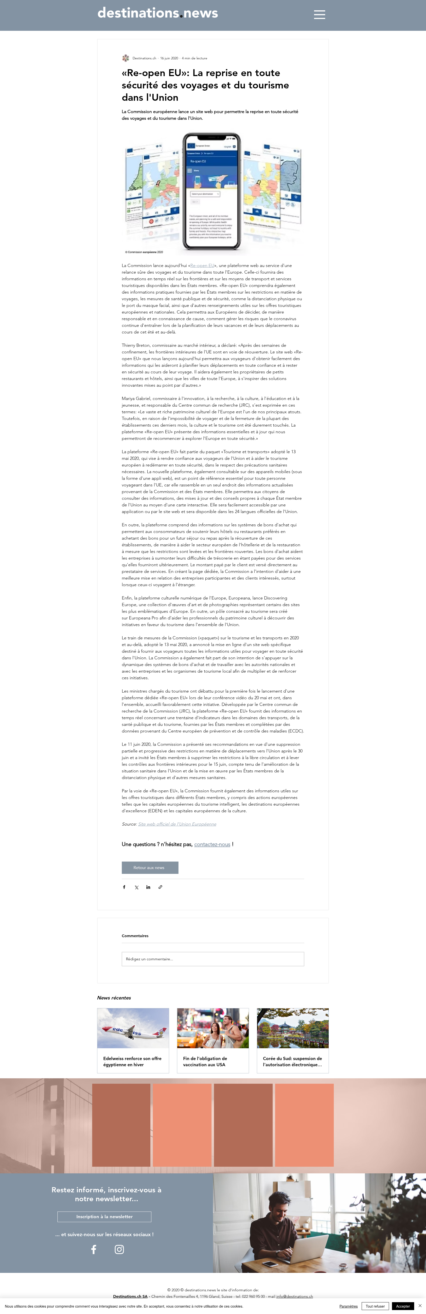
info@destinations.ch (294, 1296)
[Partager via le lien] (160, 887)
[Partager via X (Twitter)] (136, 887)
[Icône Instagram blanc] (119, 1249)
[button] (319, 14)
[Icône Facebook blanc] (94, 1249)
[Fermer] (420, 1306)
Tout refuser (375, 1306)
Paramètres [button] (348, 1306)
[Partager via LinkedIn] (148, 887)
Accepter (403, 1306)
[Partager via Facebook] (124, 887)
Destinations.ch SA (130, 1296)
